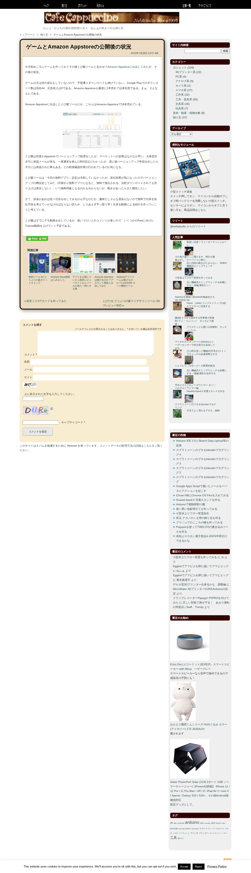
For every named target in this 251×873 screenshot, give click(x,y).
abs (175, 823)
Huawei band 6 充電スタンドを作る (206, 391)
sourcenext (195, 829)
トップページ (46, 5)
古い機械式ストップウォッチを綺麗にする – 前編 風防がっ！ (207, 284)
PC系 (179, 76)
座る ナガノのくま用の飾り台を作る (198, 517)
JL (222, 557)
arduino (192, 822)
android (180, 823)
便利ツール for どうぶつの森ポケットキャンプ (38, 280)
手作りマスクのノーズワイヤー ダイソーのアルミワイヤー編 (195, 387)
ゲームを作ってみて (56, 66)
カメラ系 (181, 85)
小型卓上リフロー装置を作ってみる (194, 277)
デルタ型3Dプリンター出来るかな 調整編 (199, 584)
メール (28, 369)
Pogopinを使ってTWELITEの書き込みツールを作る (202, 529)
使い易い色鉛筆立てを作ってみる (196, 508)
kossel (218, 823)
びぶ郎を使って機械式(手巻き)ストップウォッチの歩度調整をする (206, 353)
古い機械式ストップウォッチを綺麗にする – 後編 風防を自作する (207, 372)
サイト (28, 377)
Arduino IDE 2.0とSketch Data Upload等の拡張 (202, 443)
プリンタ (194, 833)
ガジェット (82, 5)
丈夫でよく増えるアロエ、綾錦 (203, 410)
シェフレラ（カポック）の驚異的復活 (195, 365)
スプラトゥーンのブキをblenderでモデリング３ (202, 461)
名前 (27, 361)
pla (183, 829)
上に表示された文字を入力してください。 (50, 394)
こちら (202, 209)
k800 (213, 823)
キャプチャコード (72, 422)
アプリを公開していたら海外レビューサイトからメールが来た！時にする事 (82, 283)
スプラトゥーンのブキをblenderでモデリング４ (202, 452)
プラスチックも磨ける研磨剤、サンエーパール (207, 329)
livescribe (174, 828)
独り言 (64, 5)
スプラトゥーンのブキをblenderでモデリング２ (202, 470)
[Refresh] (52, 408)
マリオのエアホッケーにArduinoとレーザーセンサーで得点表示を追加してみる (195, 344)
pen (180, 829)
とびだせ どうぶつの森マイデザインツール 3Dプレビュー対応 (131, 303)
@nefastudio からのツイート (188, 226)
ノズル (175, 833)
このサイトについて (205, 5)
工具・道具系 (184, 99)
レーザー (224, 833)
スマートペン (205, 828)
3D (171, 823)
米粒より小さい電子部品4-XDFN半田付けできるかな (201, 538)
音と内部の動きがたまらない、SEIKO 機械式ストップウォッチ (207, 265)
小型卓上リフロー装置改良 (192, 513)
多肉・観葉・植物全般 (186, 113)
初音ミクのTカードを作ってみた (46, 301)
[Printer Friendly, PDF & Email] (37, 239)
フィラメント (184, 833)
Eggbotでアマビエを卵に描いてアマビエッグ (200, 566)
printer (188, 829)
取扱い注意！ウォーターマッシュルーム (207, 244)
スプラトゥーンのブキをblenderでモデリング (195, 406)
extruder (207, 823)
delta (202, 823)
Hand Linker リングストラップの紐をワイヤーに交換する (206, 305)
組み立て (181, 838)
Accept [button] (184, 866)
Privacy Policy (217, 866)
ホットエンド (214, 833)
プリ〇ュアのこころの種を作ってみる (199, 522)
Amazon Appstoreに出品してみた (128, 66)
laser (223, 823)
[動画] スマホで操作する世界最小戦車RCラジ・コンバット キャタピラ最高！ (194, 320)
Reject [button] (198, 866)
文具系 (180, 103)
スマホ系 (181, 90)
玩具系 (180, 108)
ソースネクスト (218, 829)
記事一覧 (187, 5)
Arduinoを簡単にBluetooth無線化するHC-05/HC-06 (195, 299)
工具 (173, 838)
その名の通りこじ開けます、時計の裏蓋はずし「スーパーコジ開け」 (195, 258)
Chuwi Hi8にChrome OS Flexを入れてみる (202, 495)
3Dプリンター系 (186, 72)
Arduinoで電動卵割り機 (190, 504)
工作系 (180, 94)
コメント (30, 354)
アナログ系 (182, 81)
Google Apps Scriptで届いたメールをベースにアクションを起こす (201, 488)
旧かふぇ (100, 5)
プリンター (204, 833)
